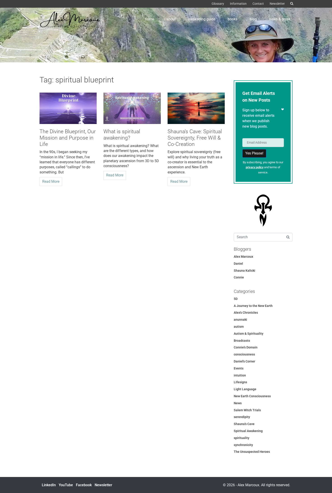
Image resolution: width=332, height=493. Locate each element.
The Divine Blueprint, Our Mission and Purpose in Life (68, 138)
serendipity (242, 417)
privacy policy (254, 167)
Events (238, 368)
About (171, 19)
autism (239, 326)
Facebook (84, 485)
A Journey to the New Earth (253, 306)
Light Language (245, 389)
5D (236, 299)
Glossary (218, 3)
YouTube (66, 485)
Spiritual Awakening (248, 431)
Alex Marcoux (243, 256)
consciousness (244, 354)
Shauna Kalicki (244, 270)
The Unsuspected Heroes (252, 451)
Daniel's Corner (244, 361)
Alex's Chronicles (246, 312)
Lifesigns (240, 382)
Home (149, 19)
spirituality (241, 438)
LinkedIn (49, 485)
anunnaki (240, 319)
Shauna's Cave (244, 424)
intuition (240, 375)
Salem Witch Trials (247, 410)
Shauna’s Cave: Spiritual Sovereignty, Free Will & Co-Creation (195, 138)
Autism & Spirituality (248, 333)
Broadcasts (242, 340)
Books (232, 19)
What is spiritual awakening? (121, 135)
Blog (253, 19)
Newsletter (277, 3)
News (238, 403)
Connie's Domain (245, 347)
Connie (239, 277)
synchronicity (243, 445)
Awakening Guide (201, 19)
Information (238, 3)
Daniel (238, 263)
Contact (258, 3)
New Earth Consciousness (252, 396)
